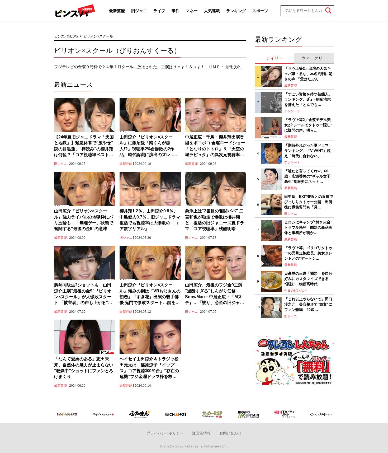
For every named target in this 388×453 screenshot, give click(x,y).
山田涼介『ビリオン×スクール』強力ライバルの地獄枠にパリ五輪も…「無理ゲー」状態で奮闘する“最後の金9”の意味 (83, 220)
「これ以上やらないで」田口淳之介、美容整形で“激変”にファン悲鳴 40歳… (308, 304)
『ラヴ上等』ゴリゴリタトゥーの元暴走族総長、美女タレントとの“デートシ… (308, 253)
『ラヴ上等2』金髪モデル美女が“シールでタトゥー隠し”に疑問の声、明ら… (308, 125)
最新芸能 (117, 10)
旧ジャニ (139, 10)
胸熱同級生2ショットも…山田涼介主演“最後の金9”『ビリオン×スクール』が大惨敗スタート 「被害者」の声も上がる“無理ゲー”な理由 (83, 294)
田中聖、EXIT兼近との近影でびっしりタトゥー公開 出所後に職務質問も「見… (308, 201)
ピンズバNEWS (66, 36)
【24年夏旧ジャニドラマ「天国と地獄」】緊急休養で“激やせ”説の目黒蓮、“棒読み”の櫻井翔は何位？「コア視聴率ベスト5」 (84, 146)
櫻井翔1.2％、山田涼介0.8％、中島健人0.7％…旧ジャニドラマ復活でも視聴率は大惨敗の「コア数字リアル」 (150, 220)
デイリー (274, 58)
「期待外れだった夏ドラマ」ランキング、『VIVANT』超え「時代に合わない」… (308, 150)
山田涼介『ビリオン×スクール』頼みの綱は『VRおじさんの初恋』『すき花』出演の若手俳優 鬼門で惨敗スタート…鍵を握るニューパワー (150, 294)
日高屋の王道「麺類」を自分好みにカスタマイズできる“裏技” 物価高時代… (308, 278)
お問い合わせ (230, 433)
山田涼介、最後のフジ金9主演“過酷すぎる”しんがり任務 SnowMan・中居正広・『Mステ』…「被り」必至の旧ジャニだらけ (214, 294)
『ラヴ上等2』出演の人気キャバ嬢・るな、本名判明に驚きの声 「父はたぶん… (308, 73)
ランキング (236, 10)
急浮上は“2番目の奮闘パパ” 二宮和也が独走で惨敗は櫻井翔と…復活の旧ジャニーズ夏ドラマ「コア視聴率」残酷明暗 (214, 220)
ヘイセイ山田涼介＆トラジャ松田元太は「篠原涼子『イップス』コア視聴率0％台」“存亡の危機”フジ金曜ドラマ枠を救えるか (150, 368)
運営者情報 (201, 433)
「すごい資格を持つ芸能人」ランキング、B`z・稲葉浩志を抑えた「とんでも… (308, 99)
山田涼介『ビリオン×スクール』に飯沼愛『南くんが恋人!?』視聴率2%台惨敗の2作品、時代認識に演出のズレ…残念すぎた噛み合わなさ (149, 146)
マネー (192, 10)
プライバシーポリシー (164, 433)
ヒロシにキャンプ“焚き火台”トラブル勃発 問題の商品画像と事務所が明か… (308, 227)
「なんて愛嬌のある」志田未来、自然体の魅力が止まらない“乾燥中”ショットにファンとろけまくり (83, 368)
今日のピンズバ (295, 290)
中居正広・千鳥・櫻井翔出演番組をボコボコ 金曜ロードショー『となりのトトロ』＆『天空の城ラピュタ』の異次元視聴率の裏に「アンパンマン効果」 (215, 146)
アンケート (292, 111)
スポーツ (260, 10)
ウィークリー (314, 58)
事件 (175, 10)
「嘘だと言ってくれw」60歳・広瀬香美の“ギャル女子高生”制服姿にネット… (307, 176)
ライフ (159, 10)
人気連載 (212, 10)
